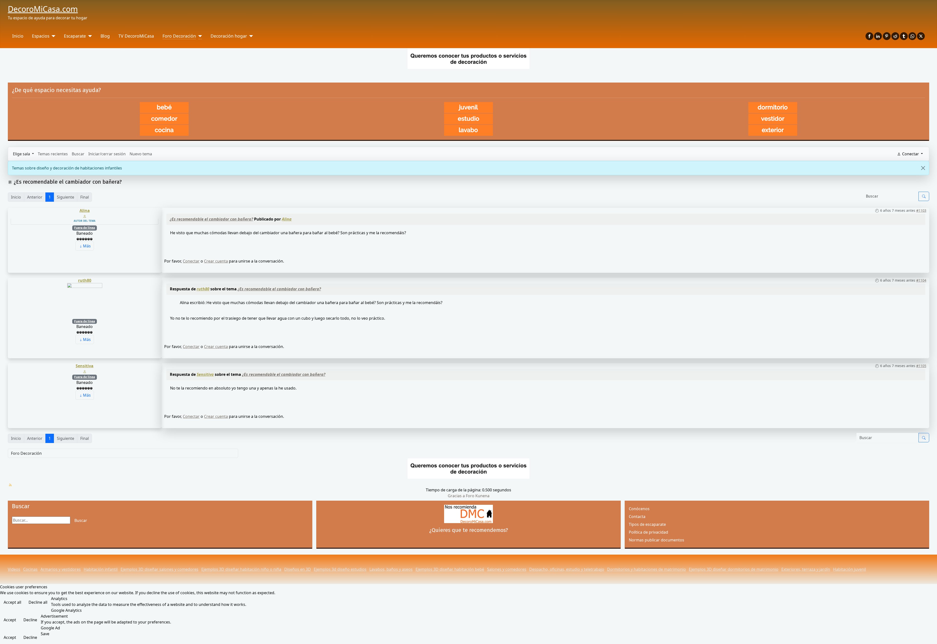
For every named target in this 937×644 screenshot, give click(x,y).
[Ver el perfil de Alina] (84, 216)
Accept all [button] (12, 602)
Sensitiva (84, 366)
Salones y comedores (506, 569)
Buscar (78, 154)
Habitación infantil (101, 569)
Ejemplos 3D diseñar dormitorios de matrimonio (733, 569)
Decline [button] (30, 620)
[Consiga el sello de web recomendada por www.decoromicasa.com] (468, 514)
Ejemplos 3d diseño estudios (340, 569)
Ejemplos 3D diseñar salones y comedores (159, 569)
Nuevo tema (141, 154)
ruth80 (84, 280)
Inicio (17, 36)
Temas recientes (53, 154)
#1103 (921, 210)
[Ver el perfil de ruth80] (84, 300)
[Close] (923, 168)
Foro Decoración (179, 36)
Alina (85, 210)
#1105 (921, 365)
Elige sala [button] (22, 154)
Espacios (40, 36)
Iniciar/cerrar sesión (107, 154)
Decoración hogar (229, 36)
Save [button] (45, 633)
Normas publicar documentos (656, 540)
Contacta (637, 516)
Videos (14, 569)
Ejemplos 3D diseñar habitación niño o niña (241, 569)
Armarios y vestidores (61, 569)
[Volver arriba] (931, 638)
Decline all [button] (38, 602)
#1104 (921, 280)
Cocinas (30, 569)
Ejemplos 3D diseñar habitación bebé (450, 569)
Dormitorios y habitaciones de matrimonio (646, 569)
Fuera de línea (84, 228)
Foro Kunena (477, 495)
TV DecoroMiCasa (136, 36)
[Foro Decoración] (199, 36)
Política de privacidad (648, 532)
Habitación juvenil (849, 569)
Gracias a (456, 495)
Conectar (191, 261)
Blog (105, 36)
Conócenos (639, 508)
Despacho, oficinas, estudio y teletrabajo (566, 569)
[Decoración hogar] (250, 36)
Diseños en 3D (297, 569)
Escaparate (75, 36)
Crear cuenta (216, 261)
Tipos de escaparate (647, 524)
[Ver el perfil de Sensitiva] (84, 371)
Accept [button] (10, 620)
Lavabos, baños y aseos (391, 569)
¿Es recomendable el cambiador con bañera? (211, 219)
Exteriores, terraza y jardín (805, 569)
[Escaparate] (89, 36)
